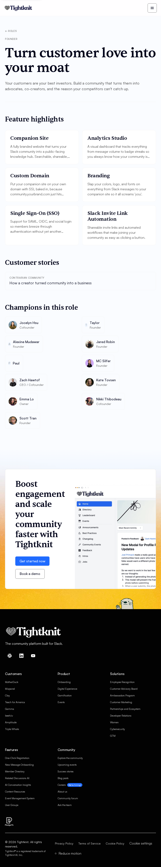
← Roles (11, 31)
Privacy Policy (64, 843)
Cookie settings (140, 843)
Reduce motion (69, 853)
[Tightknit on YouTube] (33, 655)
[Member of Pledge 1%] (9, 821)
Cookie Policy (115, 843)
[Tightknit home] (19, 8)
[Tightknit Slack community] (9, 655)
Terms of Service (89, 843)
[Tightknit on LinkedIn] (21, 655)
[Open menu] (152, 8)
